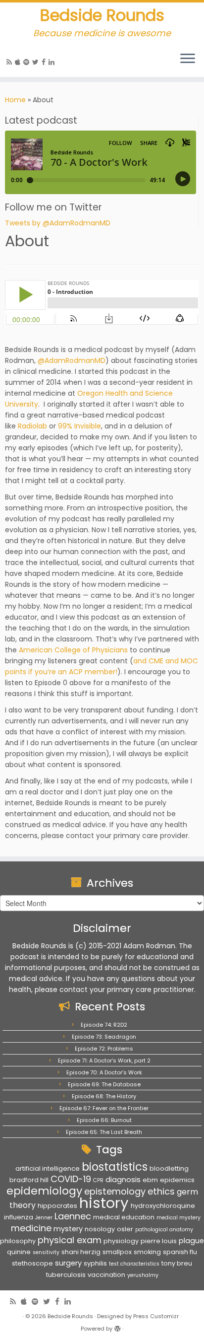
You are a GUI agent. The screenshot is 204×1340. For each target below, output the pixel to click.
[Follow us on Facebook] (45, 62)
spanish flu (180, 1252)
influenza (18, 1217)
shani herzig (81, 1252)
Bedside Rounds (102, 15)
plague (191, 1241)
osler (125, 1229)
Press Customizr (156, 1316)
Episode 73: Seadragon (104, 1037)
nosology (100, 1229)
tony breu (176, 1263)
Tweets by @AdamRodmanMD (57, 223)
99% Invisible (79, 426)
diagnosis (123, 1180)
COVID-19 (71, 1179)
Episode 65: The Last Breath (104, 1132)
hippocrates (57, 1205)
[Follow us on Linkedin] (53, 62)
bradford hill (29, 1180)
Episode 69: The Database (104, 1084)
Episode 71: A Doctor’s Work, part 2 (104, 1060)
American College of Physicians (73, 650)
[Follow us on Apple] (19, 62)
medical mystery (178, 1217)
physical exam (70, 1240)
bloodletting (169, 1168)
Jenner (43, 1217)
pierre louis (159, 1241)
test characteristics (134, 1264)
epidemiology (44, 1191)
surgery (68, 1263)
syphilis (95, 1263)
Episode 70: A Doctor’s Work (104, 1072)
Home (15, 100)
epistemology (115, 1191)
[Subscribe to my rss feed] (10, 62)
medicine (31, 1228)
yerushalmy (142, 1275)
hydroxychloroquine (163, 1205)
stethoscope (32, 1263)
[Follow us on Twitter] (37, 62)
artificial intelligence (47, 1168)
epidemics (177, 1180)
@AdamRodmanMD (71, 360)
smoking (147, 1252)
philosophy (18, 1241)
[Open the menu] (187, 59)
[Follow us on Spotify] (27, 62)
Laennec (72, 1216)
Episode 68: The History (104, 1096)
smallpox (117, 1252)
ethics (161, 1191)
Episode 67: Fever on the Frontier (104, 1108)
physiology (121, 1241)
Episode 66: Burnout (104, 1120)
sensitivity (46, 1252)
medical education (123, 1217)
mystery (68, 1229)
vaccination (106, 1274)
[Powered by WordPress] (117, 1326)
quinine (19, 1252)
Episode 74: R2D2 (104, 1025)
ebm (150, 1180)
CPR (98, 1180)
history (104, 1203)
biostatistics (115, 1167)
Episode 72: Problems (104, 1049)
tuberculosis (66, 1274)
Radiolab (33, 426)
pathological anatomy (164, 1229)
